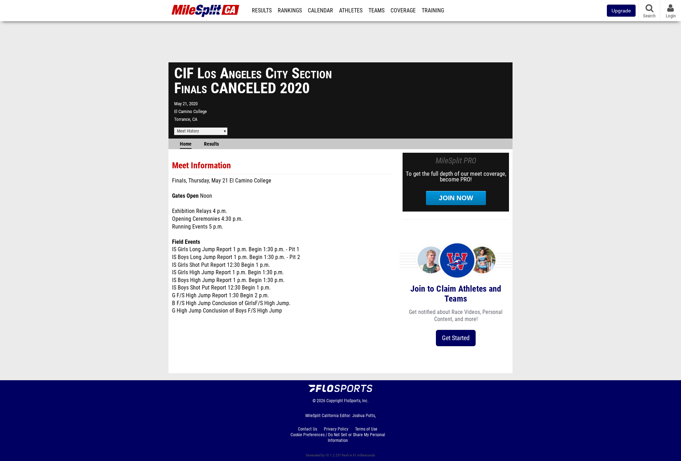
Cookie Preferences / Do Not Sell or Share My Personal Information (337, 437)
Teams (376, 10)
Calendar (320, 10)
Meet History (188, 131)
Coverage (403, 10)
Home (186, 144)
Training (433, 10)
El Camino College (190, 111)
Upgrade (621, 10)
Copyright (334, 400)
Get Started (456, 338)
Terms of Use (366, 429)
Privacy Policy (336, 429)
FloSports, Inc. (356, 400)
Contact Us (307, 429)
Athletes (350, 10)
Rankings (290, 10)
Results (262, 10)
